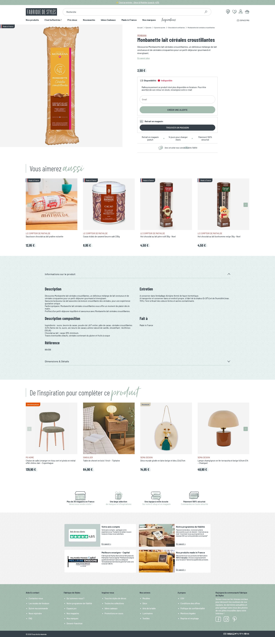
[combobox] (132, 11)
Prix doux (72, 20)
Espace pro (71, 608)
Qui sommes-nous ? (75, 598)
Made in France (129, 20)
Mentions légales (188, 613)
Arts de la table (149, 608)
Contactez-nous (36, 598)
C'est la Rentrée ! (53, 20)
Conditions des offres (190, 603)
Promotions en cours (114, 613)
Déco (145, 603)
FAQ (30, 618)
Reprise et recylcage (189, 618)
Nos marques (149, 20)
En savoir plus (143, 58)
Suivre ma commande (38, 608)
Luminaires (148, 613)
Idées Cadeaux (108, 20)
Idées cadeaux (111, 608)
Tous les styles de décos (115, 598)
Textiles (146, 618)
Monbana (142, 35)
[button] (137, 274)
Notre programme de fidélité (79, 603)
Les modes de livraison (39, 603)
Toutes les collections (114, 603)
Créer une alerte (177, 109)
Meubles (146, 598)
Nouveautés (89, 20)
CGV (182, 598)
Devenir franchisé (74, 623)
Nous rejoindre (35, 613)
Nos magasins (73, 613)
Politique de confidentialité (192, 608)
